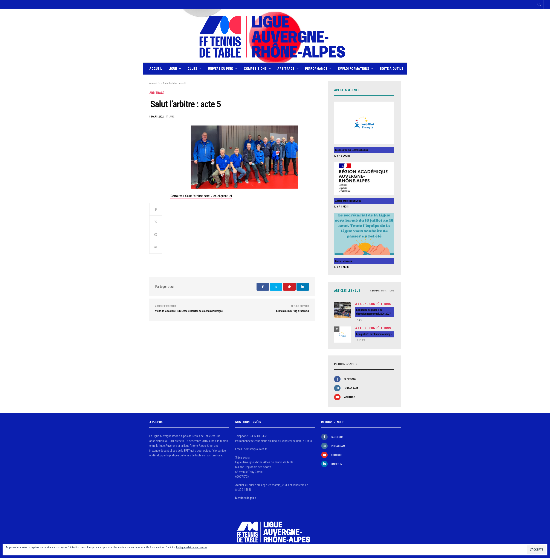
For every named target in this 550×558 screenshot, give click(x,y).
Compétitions (255, 69)
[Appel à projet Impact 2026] (364, 178)
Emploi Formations (353, 69)
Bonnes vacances (343, 261)
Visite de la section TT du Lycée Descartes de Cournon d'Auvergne (189, 311)
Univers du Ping (220, 69)
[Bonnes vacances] (364, 234)
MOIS (384, 290)
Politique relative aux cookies (191, 547)
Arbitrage (285, 69)
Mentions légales (245, 498)
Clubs (192, 69)
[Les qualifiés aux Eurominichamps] (364, 123)
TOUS (391, 290)
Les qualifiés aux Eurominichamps (351, 149)
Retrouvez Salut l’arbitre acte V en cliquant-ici (201, 196)
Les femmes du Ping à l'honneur (292, 311)
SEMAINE (374, 290)
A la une (361, 303)
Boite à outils (391, 69)
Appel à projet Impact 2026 (348, 200)
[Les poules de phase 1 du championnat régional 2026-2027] (342, 310)
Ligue (172, 69)
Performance (316, 69)
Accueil (155, 69)
